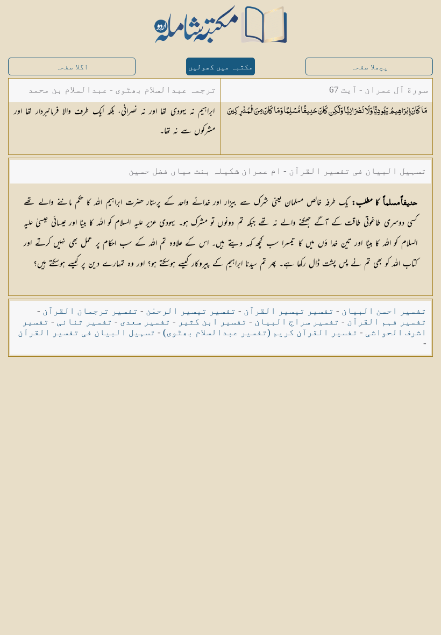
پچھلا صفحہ (369, 67)
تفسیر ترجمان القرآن (90, 311)
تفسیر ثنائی (84, 321)
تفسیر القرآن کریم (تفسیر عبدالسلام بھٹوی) (260, 332)
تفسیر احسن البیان (384, 311)
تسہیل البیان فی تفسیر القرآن (86, 332)
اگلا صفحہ (72, 67)
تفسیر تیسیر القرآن (289, 311)
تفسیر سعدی (145, 321)
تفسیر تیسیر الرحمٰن (191, 311)
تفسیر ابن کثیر (212, 321)
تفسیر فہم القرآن (386, 321)
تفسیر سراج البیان (296, 321)
